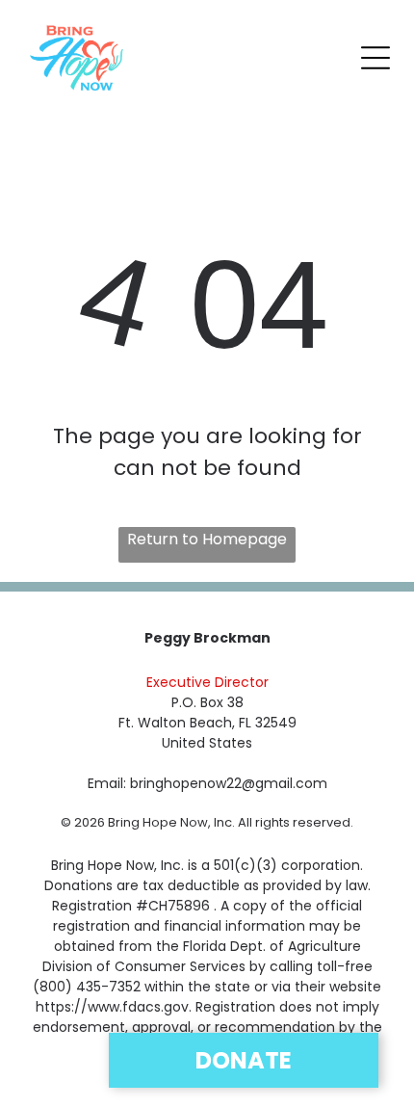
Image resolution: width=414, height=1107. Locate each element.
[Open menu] (375, 57)
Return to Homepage (207, 539)
